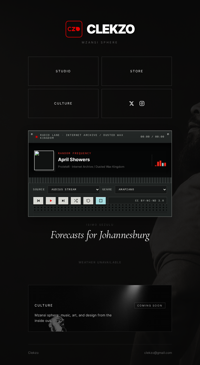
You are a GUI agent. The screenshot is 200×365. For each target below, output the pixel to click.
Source (39, 189)
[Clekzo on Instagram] (142, 103)
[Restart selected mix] (88, 201)
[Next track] (63, 201)
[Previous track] (38, 201)
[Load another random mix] (76, 201)
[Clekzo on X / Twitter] (131, 103)
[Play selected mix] (51, 201)
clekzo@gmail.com (158, 353)
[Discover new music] (101, 201)
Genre (107, 189)
